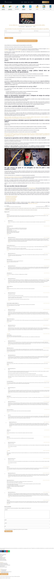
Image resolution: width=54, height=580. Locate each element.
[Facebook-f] (1, 551)
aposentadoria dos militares (15, 208)
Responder (8, 217)
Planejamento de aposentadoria (11, 196)
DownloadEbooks (30, 9)
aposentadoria (9, 208)
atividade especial (21, 208)
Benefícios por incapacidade (11, 199)
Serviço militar (42, 208)
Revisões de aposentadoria (11, 198)
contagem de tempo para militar (36, 208)
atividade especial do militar (27, 208)
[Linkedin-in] (5, 551)
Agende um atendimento (3, 9)
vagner (7, 450)
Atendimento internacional (23, 9)
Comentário (6, 509)
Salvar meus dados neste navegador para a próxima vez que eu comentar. (16, 529)
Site (5, 526)
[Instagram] (3, 551)
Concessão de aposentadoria (11, 197)
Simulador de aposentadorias (10, 9)
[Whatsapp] (9, 551)
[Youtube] (7, 551)
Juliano (8, 333)
